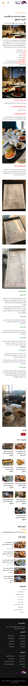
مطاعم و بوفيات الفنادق (18, 610)
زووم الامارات (22, 644)
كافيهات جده (22, 647)
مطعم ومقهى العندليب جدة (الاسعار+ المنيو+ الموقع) (7, 502)
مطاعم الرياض (22, 638)
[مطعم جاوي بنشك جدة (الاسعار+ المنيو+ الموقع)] (20, 554)
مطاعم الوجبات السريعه (18, 605)
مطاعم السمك (20, 602)
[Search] (8, 3)
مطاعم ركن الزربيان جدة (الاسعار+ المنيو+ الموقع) (7, 469)
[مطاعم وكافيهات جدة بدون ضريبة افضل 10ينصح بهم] (20, 545)
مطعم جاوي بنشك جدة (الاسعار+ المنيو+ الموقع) (20, 485)
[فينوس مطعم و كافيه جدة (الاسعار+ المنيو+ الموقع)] (20, 562)
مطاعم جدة (11, 641)
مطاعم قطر (12, 647)
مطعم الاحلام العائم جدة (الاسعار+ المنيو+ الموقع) (21, 518)
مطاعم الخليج (11, 644)
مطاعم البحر (20, 597)
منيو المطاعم (22, 636)
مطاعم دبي (23, 641)
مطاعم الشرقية (11, 638)
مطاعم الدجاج (20, 599)
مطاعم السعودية (10, 636)
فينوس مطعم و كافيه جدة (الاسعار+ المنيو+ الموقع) (8, 485)
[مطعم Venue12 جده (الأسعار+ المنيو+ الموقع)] (14, 31)
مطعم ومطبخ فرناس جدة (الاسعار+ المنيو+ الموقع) (21, 469)
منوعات (21, 612)
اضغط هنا (8, 61)
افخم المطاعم (20, 592)
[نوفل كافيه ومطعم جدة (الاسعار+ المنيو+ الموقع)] (20, 570)
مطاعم (23, 434)
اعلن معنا (12, 683)
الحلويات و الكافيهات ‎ (19, 594)
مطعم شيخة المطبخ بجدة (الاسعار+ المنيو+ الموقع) (8, 453)
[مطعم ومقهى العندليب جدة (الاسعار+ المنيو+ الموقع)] (20, 578)
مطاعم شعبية (20, 607)
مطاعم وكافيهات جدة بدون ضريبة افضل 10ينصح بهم (21, 453)
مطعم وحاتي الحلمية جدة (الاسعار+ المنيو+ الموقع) (21, 502)
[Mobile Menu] (3, 3)
